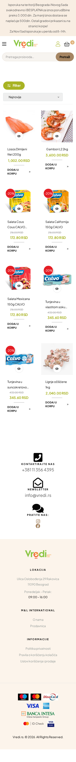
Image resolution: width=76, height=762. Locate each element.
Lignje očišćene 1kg (56, 384)
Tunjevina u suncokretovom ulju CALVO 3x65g (18, 385)
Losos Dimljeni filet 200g (17, 151)
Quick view (19, 136)
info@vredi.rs (38, 495)
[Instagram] (38, 521)
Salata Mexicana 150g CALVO (18, 301)
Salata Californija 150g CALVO (57, 224)
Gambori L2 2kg (57, 149)
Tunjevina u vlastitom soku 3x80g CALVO (55, 305)
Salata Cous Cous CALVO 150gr (16, 225)
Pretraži (65, 57)
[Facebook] (38, 526)
